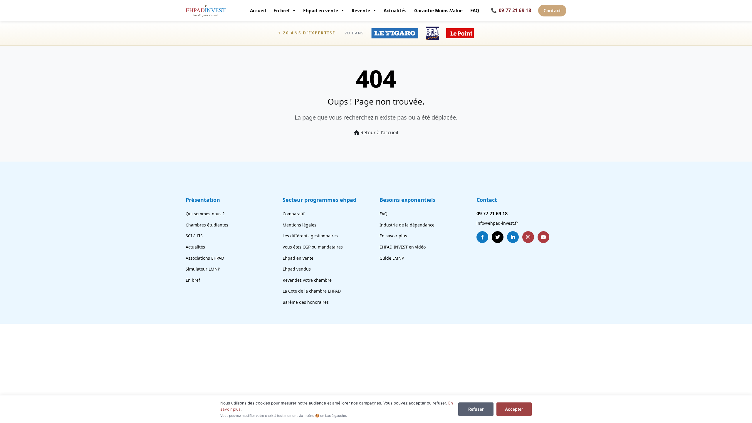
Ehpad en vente (320, 11)
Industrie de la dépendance (407, 225)
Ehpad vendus (297, 269)
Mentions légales (299, 225)
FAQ (474, 11)
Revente (361, 11)
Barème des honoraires (306, 302)
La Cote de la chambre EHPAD (312, 291)
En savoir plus (393, 236)
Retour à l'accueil (378, 132)
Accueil (258, 11)
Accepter (514, 409)
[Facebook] (482, 237)
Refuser (476, 409)
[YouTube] (543, 237)
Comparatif (294, 213)
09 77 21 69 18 (511, 10)
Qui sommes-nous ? (205, 213)
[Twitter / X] (497, 237)
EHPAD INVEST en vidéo (403, 247)
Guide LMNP (392, 258)
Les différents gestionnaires (310, 236)
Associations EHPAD (205, 258)
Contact (552, 11)
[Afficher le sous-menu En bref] (294, 10)
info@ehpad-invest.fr (497, 223)
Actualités (395, 11)
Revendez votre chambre (307, 280)
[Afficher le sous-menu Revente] (375, 10)
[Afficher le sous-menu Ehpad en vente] (343, 10)
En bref (281, 11)
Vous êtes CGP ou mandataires (313, 247)
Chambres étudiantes (207, 225)
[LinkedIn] (513, 237)
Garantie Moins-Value (438, 11)
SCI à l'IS (194, 236)
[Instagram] (528, 237)
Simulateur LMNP (203, 269)
